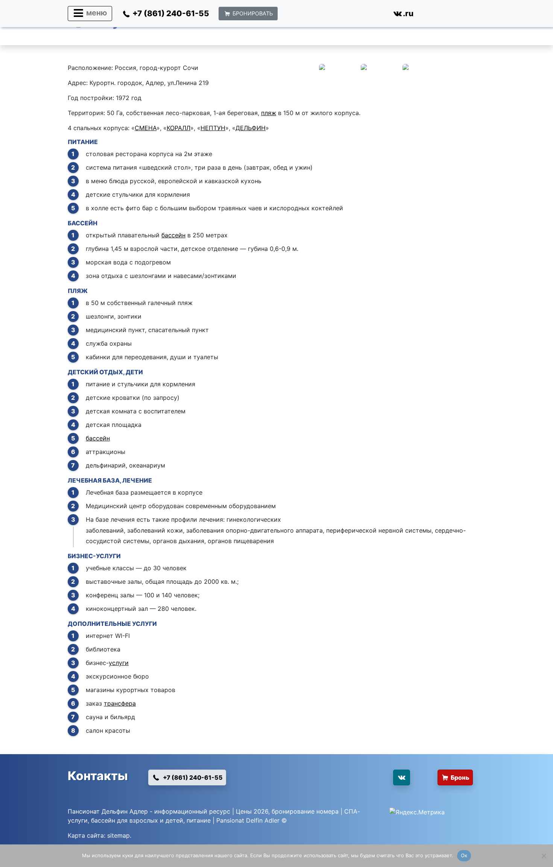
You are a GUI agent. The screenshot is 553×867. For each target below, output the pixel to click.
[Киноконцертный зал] (339, 576)
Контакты (98, 775)
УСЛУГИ (108, 556)
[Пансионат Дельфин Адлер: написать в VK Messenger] (374, 15)
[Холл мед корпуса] (381, 501)
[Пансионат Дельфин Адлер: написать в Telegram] (348, 15)
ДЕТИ (134, 372)
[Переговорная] (464, 576)
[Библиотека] (423, 644)
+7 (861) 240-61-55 (192, 777)
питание (199, 820)
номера (327, 811)
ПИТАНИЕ (83, 142)
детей (174, 820)
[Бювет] (464, 501)
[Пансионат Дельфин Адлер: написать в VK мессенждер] (366, 780)
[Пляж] (339, 311)
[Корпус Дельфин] (339, 77)
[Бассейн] (339, 244)
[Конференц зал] (381, 576)
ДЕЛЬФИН (250, 128)
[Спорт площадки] (381, 673)
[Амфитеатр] (464, 673)
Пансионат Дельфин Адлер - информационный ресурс (149, 811)
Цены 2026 (252, 811)
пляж (268, 113)
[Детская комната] (464, 393)
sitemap (118, 835)
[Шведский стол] (423, 162)
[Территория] (339, 644)
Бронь (460, 777)
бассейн (173, 235)
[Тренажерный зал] (464, 644)
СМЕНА (145, 128)
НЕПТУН (213, 128)
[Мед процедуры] (339, 501)
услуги (119, 663)
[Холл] (381, 77)
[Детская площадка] (339, 393)
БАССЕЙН (82, 223)
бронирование (293, 811)
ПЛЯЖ (78, 291)
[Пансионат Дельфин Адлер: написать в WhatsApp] (295, 15)
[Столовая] (339, 162)
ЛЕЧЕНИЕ (137, 480)
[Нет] (543, 855)
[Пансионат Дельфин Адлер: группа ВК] (401, 777)
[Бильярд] (339, 673)
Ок (464, 855)
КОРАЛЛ (178, 128)
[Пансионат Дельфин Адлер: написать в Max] (321, 15)
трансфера (120, 703)
